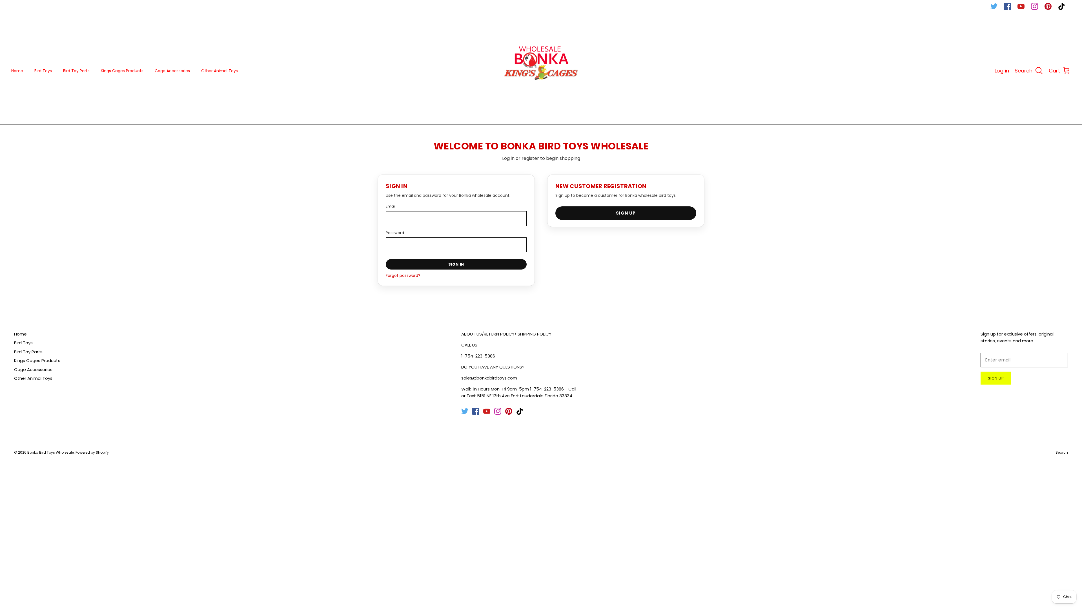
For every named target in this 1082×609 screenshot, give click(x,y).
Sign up (996, 378)
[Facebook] (1007, 6)
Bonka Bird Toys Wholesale (50, 452)
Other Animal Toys (219, 71)
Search (1062, 452)
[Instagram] (1034, 6)
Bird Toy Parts (76, 71)
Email (391, 206)
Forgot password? (403, 275)
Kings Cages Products (122, 71)
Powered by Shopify (92, 452)
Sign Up (626, 213)
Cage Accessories (172, 71)
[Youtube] (1021, 6)
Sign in (456, 264)
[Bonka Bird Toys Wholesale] (541, 71)
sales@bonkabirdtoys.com (489, 378)
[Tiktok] (1061, 6)
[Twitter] (993, 6)
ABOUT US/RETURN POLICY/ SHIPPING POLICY (506, 334)
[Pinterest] (1048, 6)
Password (395, 232)
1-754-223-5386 (478, 356)
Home (17, 71)
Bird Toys (43, 71)
